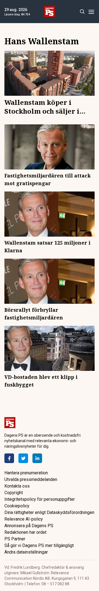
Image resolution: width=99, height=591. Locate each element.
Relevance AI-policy (23, 519)
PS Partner (14, 538)
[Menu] (91, 11)
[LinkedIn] (37, 458)
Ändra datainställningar (26, 552)
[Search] (82, 11)
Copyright (13, 492)
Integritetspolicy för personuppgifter (39, 499)
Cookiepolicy (16, 505)
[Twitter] (23, 458)
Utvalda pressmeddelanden (30, 479)
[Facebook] (9, 458)
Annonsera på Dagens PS (28, 525)
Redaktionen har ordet (25, 532)
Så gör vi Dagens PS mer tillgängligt (39, 545)
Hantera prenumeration (26, 472)
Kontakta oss (17, 486)
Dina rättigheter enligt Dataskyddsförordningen (49, 512)
